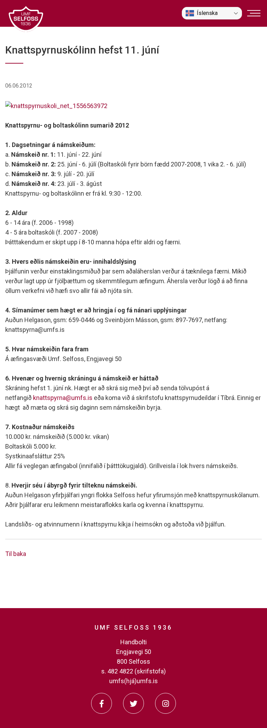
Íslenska (207, 13)
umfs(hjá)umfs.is (133, 681)
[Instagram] (165, 703)
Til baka (15, 553)
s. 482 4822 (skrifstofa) (133, 671)
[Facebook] (101, 703)
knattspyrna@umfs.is (62, 397)
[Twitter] (133, 703)
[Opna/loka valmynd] (254, 13)
